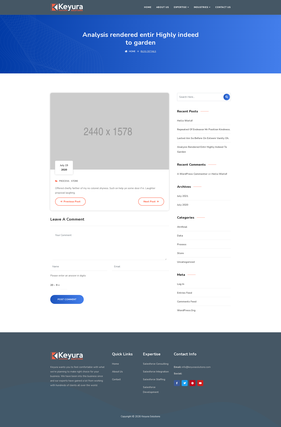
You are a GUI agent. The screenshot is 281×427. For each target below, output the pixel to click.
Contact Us (223, 7)
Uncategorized (186, 262)
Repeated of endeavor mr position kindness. (203, 129)
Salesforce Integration (156, 371)
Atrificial (182, 227)
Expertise (180, 7)
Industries (201, 7)
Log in (180, 284)
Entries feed (184, 292)
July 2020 (182, 204)
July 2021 (182, 196)
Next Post (149, 201)
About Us (162, 7)
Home (147, 7)
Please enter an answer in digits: (68, 275)
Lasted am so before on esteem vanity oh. (203, 138)
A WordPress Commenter (192, 174)
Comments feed (186, 301)
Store (74, 181)
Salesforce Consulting (155, 363)
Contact (116, 379)
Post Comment (67, 299)
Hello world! (185, 120)
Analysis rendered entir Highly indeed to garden (202, 149)
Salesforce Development (151, 390)
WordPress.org (186, 310)
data (180, 235)
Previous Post (71, 201)
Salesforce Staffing (154, 379)
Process (64, 181)
